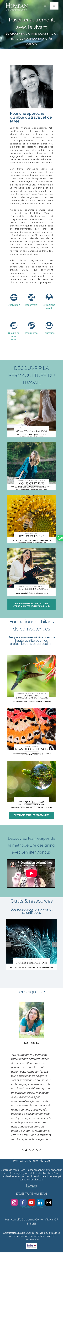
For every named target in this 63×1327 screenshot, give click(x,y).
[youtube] (31, 1202)
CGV (41, 1207)
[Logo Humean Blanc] (17, 3)
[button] (8, 944)
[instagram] (14, 1202)
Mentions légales (28, 1207)
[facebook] (23, 1202)
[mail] (48, 1202)
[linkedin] (40, 1202)
